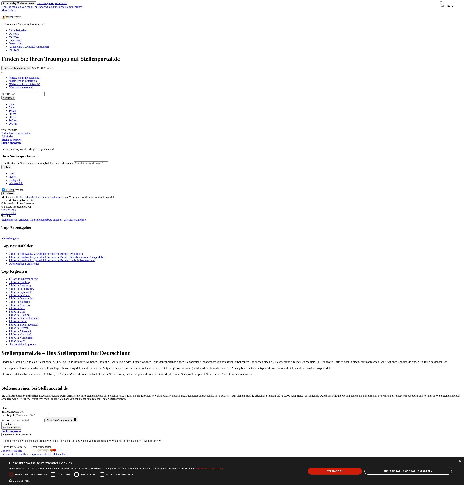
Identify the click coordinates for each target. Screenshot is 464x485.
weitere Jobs (8, 209)
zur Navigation (45, 3)
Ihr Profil (14, 49)
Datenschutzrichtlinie (30, 197)
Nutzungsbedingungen (53, 197)
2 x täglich (15, 180)
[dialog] (232, 471)
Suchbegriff (38, 67)
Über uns (14, 33)
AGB (47, 454)
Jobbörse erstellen (12, 450)
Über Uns (22, 454)
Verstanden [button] (335, 471)
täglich (6, 167)
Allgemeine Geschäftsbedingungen (29, 46)
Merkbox (14, 36)
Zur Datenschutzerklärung (209, 468)
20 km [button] (12, 113)
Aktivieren (8, 193)
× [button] (460, 461)
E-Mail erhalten (14, 189)
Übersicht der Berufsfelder (24, 263)
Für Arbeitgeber (18, 30)
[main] (232, 248)
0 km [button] (11, 104)
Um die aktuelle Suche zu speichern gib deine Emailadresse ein (37, 163)
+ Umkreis (8, 97)
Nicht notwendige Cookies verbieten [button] (408, 471)
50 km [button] (12, 117)
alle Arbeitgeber (10, 238)
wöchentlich (16, 183)
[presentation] (27, 6)
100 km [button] (13, 120)
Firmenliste (7, 454)
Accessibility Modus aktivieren (19, 3)
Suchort (5, 93)
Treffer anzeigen (11, 427)
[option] (236, 77)
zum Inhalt (61, 3)
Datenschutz (16, 43)
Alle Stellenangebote (74, 219)
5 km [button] (11, 107)
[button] (25, 77)
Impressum (15, 40)
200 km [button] (13, 123)
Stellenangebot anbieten (15, 219)
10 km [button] (12, 110)
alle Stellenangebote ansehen (45, 219)
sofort (12, 173)
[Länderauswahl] (2, 72)
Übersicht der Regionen (22, 344)
